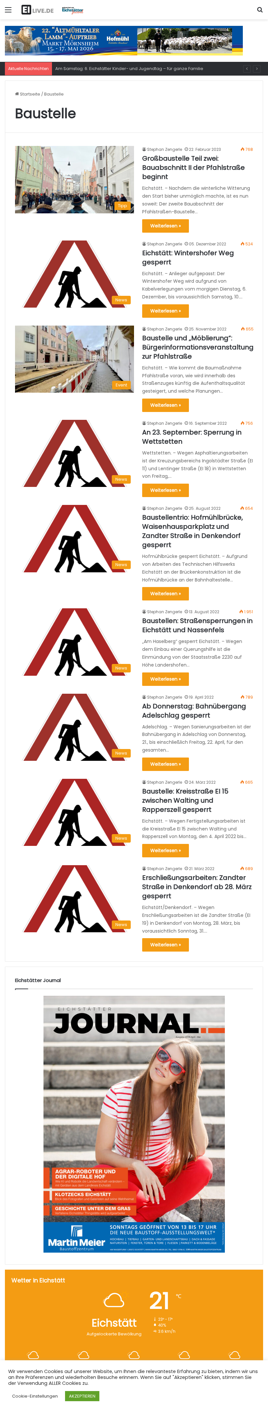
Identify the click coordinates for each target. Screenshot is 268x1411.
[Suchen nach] (260, 12)
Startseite (29, 94)
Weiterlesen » (165, 226)
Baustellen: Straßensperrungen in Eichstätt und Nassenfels (197, 625)
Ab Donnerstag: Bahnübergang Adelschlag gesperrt (194, 711)
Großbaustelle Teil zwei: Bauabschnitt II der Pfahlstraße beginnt (193, 167)
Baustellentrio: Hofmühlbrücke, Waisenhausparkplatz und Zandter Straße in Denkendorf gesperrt (192, 531)
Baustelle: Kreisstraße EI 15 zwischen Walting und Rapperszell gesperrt (185, 800)
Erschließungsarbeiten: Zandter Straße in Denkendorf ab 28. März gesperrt (197, 887)
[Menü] (8, 12)
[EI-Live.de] (52, 10)
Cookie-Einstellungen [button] (35, 1396)
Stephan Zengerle (164, 149)
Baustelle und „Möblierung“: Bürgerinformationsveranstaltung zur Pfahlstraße (198, 347)
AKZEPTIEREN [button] (82, 1396)
